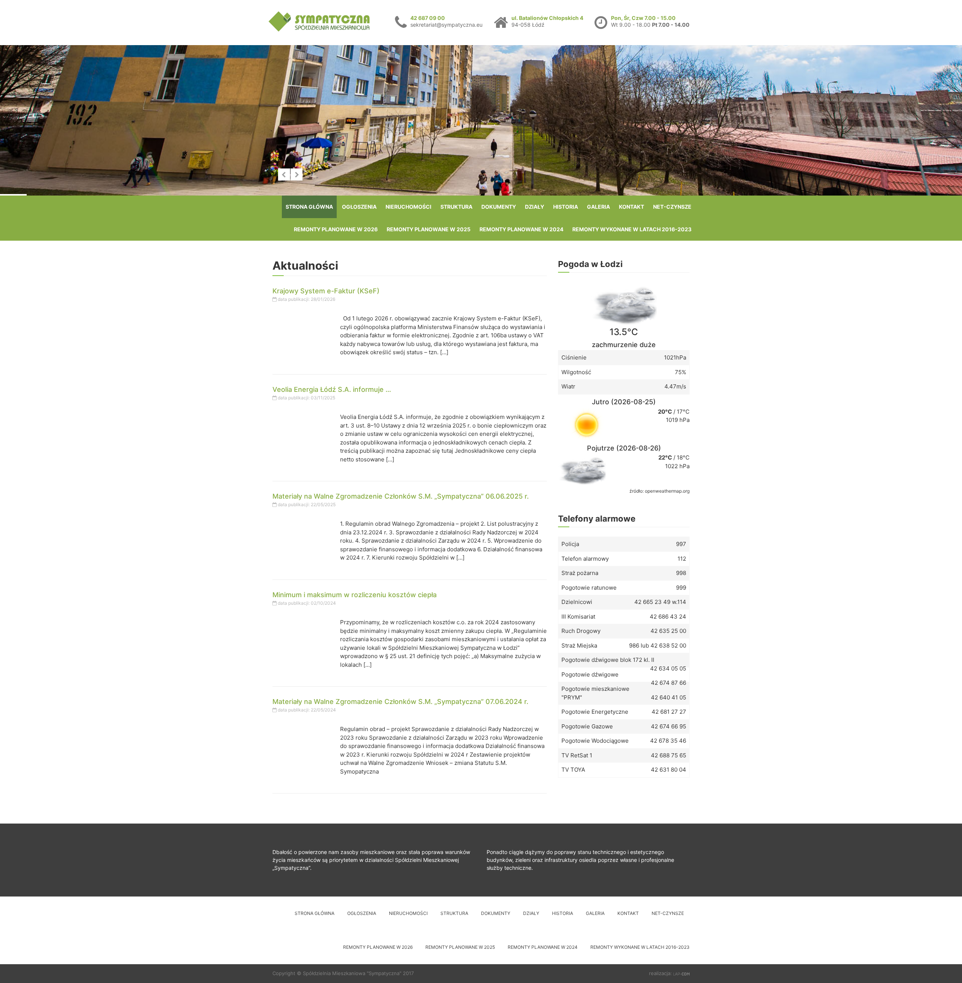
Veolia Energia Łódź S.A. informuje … (331, 389)
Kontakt (631, 206)
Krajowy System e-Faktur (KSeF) (326, 291)
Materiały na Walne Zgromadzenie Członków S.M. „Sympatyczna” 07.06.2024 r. (400, 701)
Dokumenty (498, 206)
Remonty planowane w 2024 (521, 229)
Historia (565, 206)
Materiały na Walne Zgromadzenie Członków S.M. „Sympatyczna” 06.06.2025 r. (400, 496)
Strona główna (309, 206)
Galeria (598, 206)
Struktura (456, 206)
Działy (534, 206)
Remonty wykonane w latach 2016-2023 (631, 229)
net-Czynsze (672, 206)
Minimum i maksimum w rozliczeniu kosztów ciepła (354, 595)
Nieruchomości (408, 206)
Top (944, 965)
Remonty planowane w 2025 (428, 229)
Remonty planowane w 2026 (336, 229)
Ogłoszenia (359, 206)
